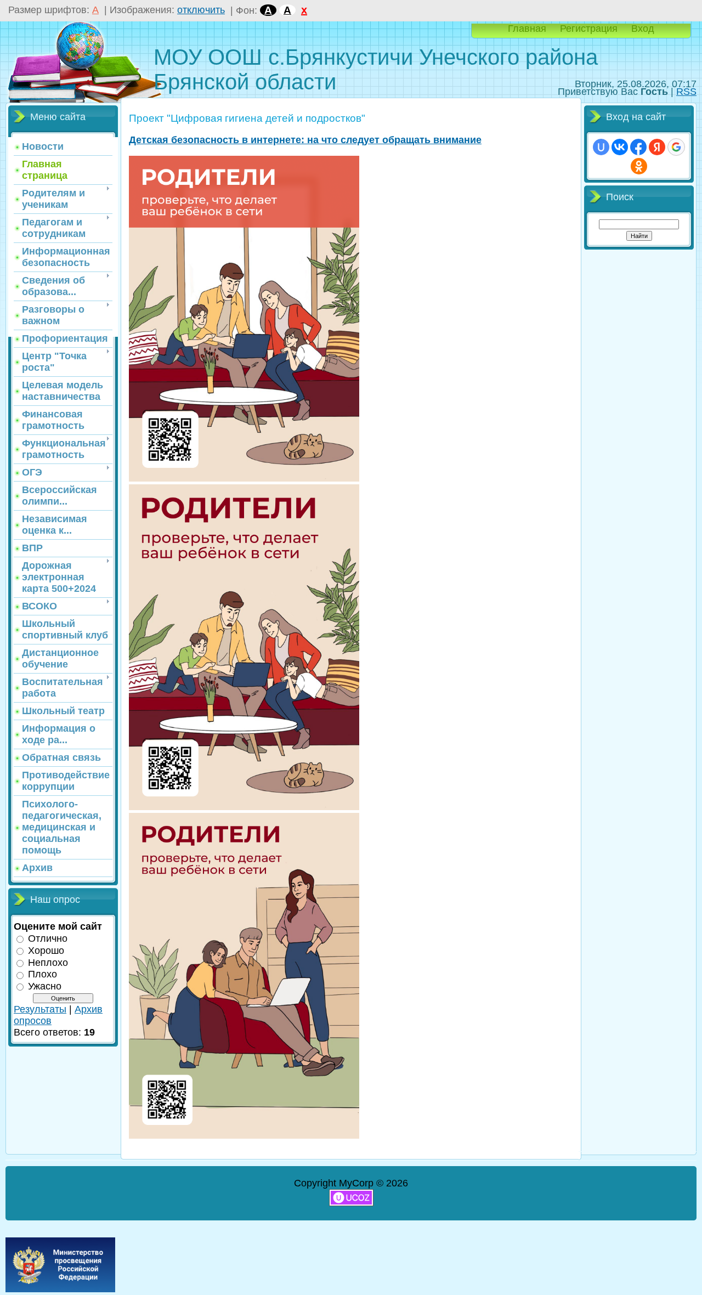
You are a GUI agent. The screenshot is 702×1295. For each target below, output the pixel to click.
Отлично (47, 938)
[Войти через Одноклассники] (639, 166)
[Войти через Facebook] (638, 147)
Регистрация (589, 28)
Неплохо (48, 962)
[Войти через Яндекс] (657, 147)
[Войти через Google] (676, 147)
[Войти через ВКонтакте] (620, 147)
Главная (527, 28)
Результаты (40, 1009)
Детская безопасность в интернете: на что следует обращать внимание (305, 139)
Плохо (42, 974)
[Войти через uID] (601, 147)
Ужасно (44, 986)
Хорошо (46, 950)
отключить (201, 9)
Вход (642, 28)
